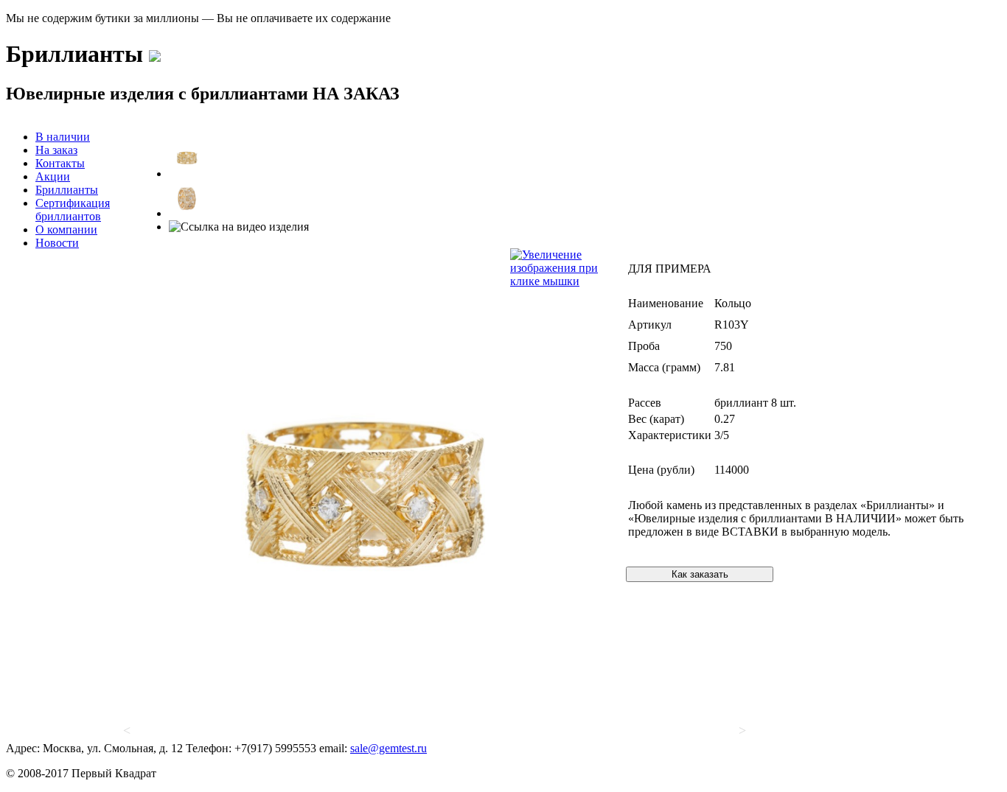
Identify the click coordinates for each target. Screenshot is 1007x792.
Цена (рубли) (661, 469)
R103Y (731, 324)
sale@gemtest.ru (388, 748)
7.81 (724, 367)
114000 (731, 469)
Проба (644, 346)
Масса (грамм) (664, 367)
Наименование (665, 303)
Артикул (650, 324)
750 (723, 346)
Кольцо (732, 303)
